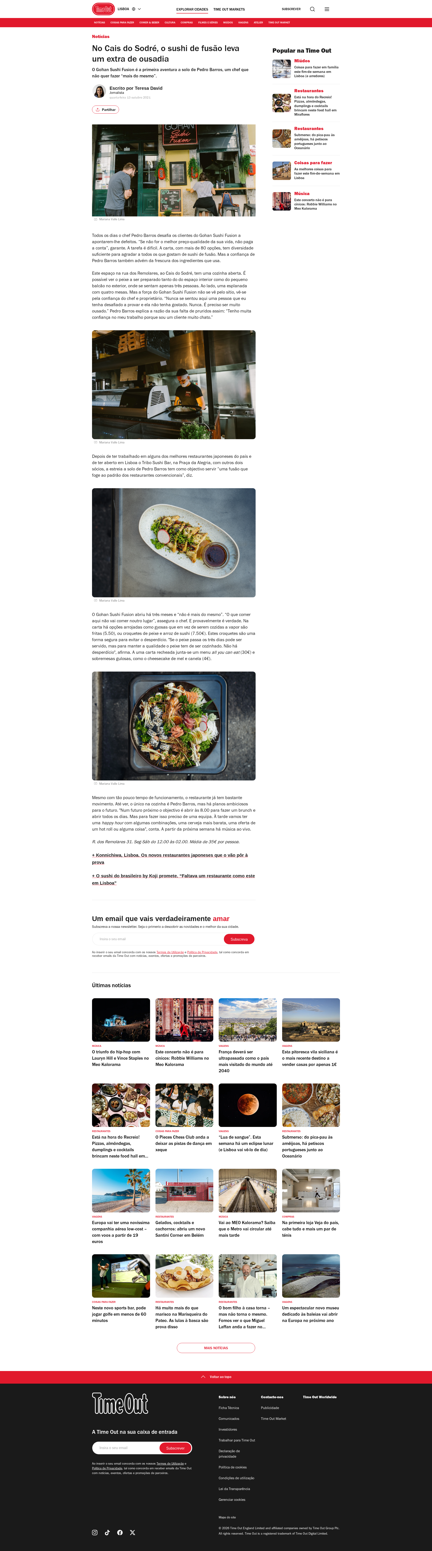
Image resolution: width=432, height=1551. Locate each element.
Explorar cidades (192, 10)
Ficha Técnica (229, 1408)
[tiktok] (107, 1532)
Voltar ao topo (220, 1377)
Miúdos (228, 23)
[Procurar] (312, 9)
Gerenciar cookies (232, 1500)
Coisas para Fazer (122, 23)
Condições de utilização (236, 1478)
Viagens (243, 23)
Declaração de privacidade (229, 1454)
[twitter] (132, 1532)
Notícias (99, 23)
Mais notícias (216, 1348)
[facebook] (120, 1532)
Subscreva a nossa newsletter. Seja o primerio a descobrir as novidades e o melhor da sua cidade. (165, 927)
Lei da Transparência (234, 1489)
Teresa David (148, 88)
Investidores (228, 1430)
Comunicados (229, 1419)
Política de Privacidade (202, 952)
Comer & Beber (149, 23)
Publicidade (270, 1408)
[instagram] (94, 1532)
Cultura (170, 23)
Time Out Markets (229, 10)
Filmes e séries (208, 23)
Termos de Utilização (170, 952)
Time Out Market (279, 23)
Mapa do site (227, 1518)
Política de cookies (233, 1468)
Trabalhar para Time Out (237, 1441)
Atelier (258, 23)
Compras (187, 23)
